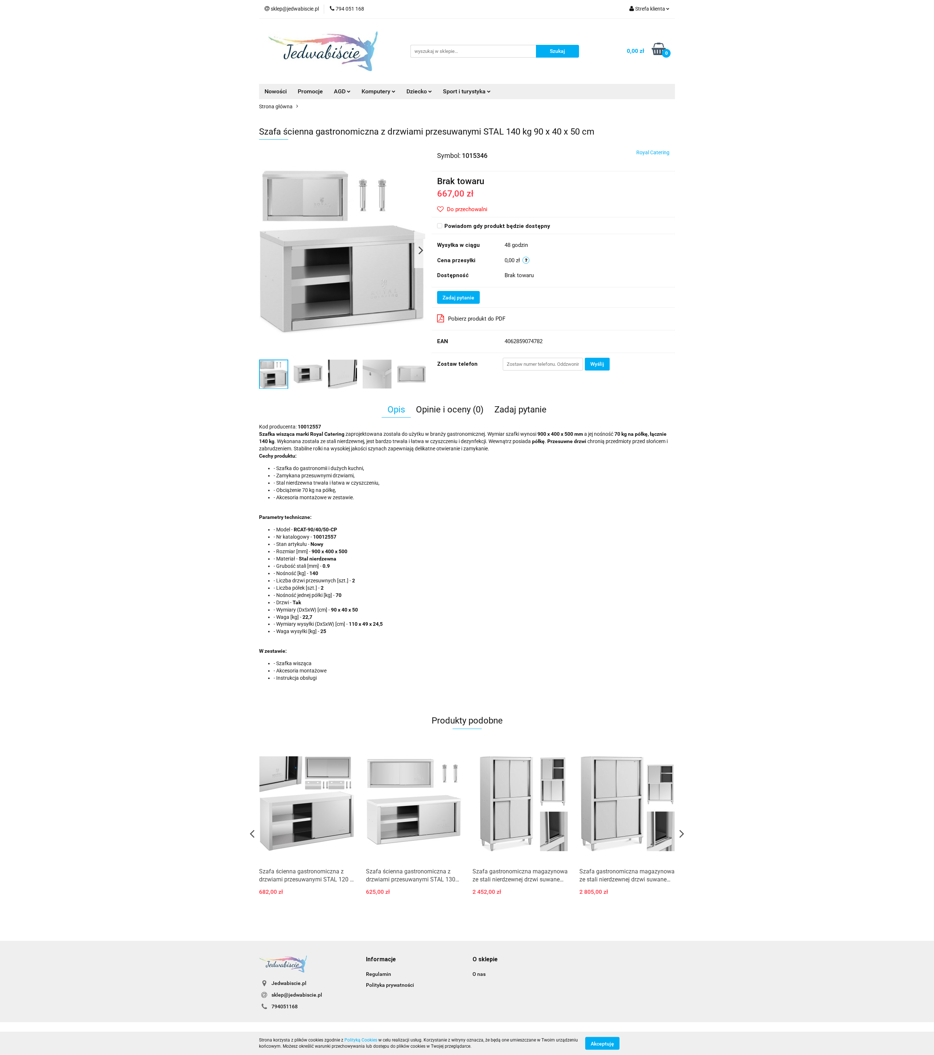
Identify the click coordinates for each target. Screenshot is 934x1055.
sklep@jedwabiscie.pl (296, 995)
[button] (381, 959)
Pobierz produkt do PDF (476, 318)
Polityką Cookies (360, 1040)
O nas (479, 974)
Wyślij (597, 364)
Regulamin (378, 974)
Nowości (276, 91)
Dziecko (417, 91)
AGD (340, 91)
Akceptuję (602, 1043)
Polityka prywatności (390, 985)
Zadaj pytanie (458, 297)
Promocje (310, 91)
